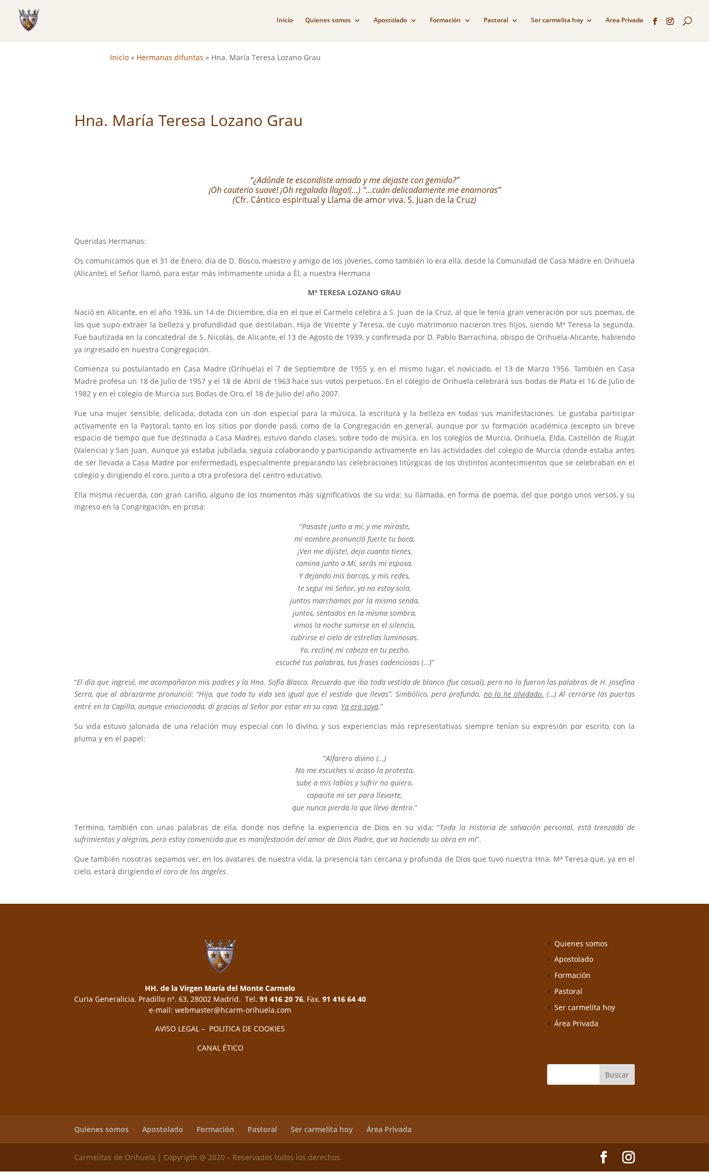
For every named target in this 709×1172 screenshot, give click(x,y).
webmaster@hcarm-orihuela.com (233, 1010)
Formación (445, 20)
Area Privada (624, 20)
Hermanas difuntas (170, 57)
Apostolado (390, 20)
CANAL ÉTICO (220, 1048)
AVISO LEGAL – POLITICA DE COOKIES (220, 1028)
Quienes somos (328, 20)
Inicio (285, 20)
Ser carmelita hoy (557, 20)
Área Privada (576, 1023)
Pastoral (496, 20)
